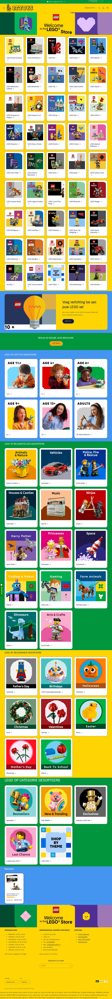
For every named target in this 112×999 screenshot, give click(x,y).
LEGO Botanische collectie (12, 87)
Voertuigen (45, 483)
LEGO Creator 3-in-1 (34, 115)
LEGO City (51, 86)
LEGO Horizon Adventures (32, 174)
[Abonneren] (70, 966)
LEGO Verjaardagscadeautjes (51, 692)
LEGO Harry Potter (13, 173)
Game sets (45, 605)
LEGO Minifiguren (12, 230)
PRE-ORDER (45, 820)
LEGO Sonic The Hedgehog (74, 231)
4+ (42, 394)
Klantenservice (82, 942)
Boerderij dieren (81, 605)
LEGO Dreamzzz (12, 144)
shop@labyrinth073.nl (53, 945)
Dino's (9, 645)
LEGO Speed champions (94, 231)
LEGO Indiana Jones (97, 173)
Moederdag (10, 773)
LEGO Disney (52, 115)
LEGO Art (51, 58)
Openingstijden (83, 937)
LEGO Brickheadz (33, 86)
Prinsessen (45, 564)
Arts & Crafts (45, 645)
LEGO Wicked (95, 284)
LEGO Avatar (73, 58)
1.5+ (8, 394)
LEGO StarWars (32, 259)
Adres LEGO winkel (84, 939)
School (43, 773)
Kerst (8, 732)
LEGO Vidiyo (52, 284)
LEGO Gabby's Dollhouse (95, 145)
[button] (4, 8)
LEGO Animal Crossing (14, 58)
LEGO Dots (73, 115)
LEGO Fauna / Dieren (34, 144)
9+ (7, 434)
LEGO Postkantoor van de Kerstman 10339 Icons (13, 894)
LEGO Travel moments (34, 284)
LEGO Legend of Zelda (35, 201)
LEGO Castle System (76, 86)
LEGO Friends (74, 144)
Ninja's (78, 524)
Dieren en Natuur (12, 483)
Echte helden (80, 483)
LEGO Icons (52, 173)
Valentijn (44, 732)
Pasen (78, 732)
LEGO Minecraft (74, 201)
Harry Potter (11, 564)
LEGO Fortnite (53, 144)
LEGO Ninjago (95, 201)
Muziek (43, 524)
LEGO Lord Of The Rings (54, 202)
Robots (9, 605)
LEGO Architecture (33, 58)
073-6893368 (51, 942)
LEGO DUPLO (94, 115)
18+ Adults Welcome (83, 434)
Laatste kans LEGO (13, 861)
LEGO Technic (95, 259)
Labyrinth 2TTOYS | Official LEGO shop (16, 988)
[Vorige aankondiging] (3, 2)
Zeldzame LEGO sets (83, 820)
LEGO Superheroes (54, 259)
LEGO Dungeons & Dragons (13, 116)
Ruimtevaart (80, 564)
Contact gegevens (83, 934)
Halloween (79, 692)
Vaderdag (10, 692)
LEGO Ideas (73, 173)
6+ (77, 394)
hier (25, 954)
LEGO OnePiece (32, 230)
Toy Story (10, 284)
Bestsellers (10, 820)
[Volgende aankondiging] (108, 2)
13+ (42, 434)
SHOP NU (68, 321)
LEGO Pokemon (53, 230)
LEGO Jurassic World (14, 201)
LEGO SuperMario (75, 259)
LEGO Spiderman (12, 259)
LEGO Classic (94, 86)
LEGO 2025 (45, 861)
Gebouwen (10, 524)
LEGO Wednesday (75, 284)
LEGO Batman (95, 58)
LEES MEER (56, 343)
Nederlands (94, 1)
